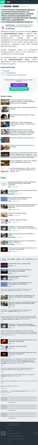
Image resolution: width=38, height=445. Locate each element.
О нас (8, 428)
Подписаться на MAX (8, 67)
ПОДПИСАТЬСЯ (26, 362)
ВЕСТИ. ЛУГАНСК (8, 319)
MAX (15, 311)
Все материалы (10, 28)
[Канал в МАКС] (24, 2)
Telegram (10, 311)
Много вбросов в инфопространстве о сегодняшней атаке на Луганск (20, 198)
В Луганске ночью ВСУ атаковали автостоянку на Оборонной (22, 191)
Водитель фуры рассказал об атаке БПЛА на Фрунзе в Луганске (22, 241)
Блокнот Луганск (20, 391)
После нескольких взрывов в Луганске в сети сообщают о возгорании (22, 248)
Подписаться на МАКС (19, 85)
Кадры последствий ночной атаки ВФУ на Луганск (21, 234)
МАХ (17, 319)
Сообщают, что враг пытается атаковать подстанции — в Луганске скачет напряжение (22, 227)
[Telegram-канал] (28, 2)
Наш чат (33, 362)
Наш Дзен (4, 363)
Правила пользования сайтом (15, 438)
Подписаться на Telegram (19, 89)
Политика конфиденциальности (16, 436)
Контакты (9, 430)
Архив (8, 441)
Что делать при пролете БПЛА (17, 220)
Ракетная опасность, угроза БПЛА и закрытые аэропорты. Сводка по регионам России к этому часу (22, 206)
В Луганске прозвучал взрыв (17, 213)
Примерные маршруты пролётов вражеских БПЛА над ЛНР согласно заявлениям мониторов (22, 183)
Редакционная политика (14, 433)
